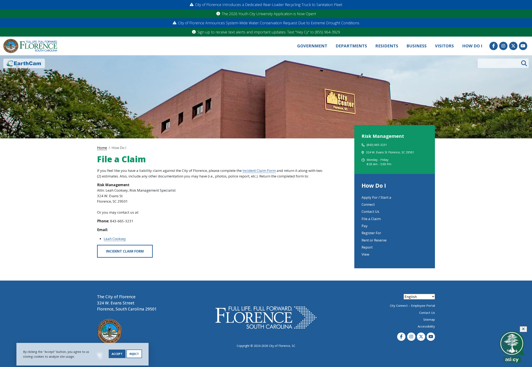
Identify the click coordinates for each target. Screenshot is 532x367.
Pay (365, 225)
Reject (134, 354)
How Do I (472, 46)
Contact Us (370, 211)
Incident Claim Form (259, 170)
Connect (368, 204)
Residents (386, 46)
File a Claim (371, 218)
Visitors (444, 46)
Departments (351, 46)
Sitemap (429, 319)
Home (102, 147)
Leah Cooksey (115, 238)
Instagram (503, 46)
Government (312, 46)
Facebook (493, 46)
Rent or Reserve (374, 240)
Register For (371, 232)
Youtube (523, 46)
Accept (117, 354)
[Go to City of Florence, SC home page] (30, 46)
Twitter (513, 46)
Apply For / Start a (376, 197)
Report (367, 247)
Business (416, 46)
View (365, 254)
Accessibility (426, 326)
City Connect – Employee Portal (412, 305)
